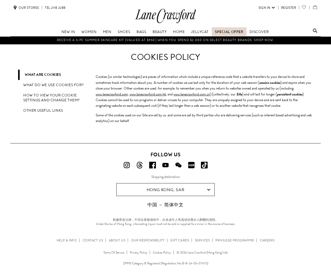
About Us (117, 240)
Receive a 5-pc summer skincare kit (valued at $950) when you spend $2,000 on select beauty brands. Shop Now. (165, 39)
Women (88, 31)
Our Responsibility (148, 240)
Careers (267, 240)
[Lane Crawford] (165, 23)
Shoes (124, 31)
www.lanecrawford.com (112, 94)
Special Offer (229, 31)
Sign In (264, 7)
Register (288, 7)
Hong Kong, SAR (165, 190)
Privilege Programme (234, 240)
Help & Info (67, 240)
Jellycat (199, 31)
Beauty (160, 31)
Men (107, 31)
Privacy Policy (138, 252)
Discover (259, 31)
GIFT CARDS (179, 240)
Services (202, 240)
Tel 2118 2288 (55, 7)
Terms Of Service (113, 252)
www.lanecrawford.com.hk (148, 94)
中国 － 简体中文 (165, 204)
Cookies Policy (162, 252)
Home (179, 31)
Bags (141, 31)
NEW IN (68, 31)
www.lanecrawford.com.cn (192, 94)
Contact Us (93, 240)
